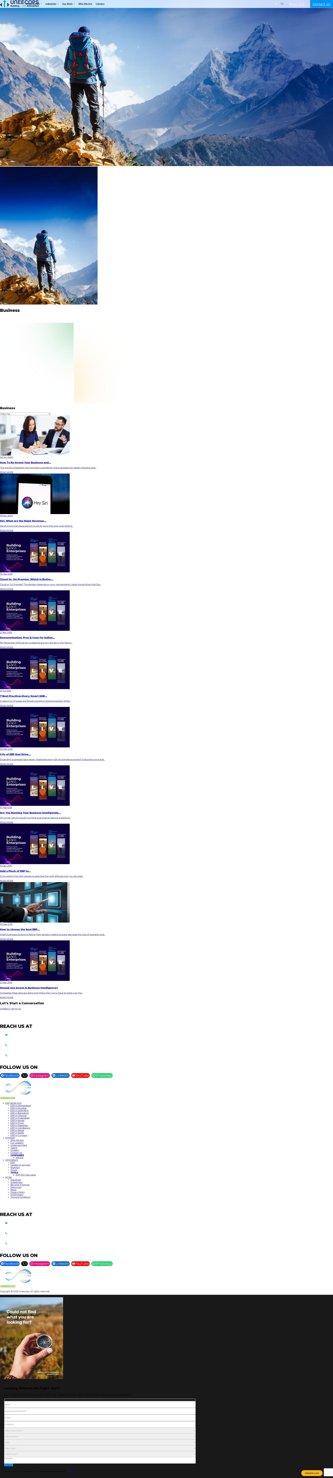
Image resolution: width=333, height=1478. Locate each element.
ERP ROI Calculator (26, 1175)
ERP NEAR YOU (13, 1103)
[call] (276, 4)
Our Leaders (16, 1143)
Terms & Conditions (20, 1197)
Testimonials (161, 15)
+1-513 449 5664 (46, 1055)
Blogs (62, 15)
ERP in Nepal (17, 1130)
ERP (12, 1162)
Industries (15, 1180)
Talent (13, 1148)
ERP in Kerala (17, 1120)
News (13, 1190)
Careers (100, 4)
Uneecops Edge (18, 1145)
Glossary (14, 1150)
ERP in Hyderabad (19, 1118)
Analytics (15, 1167)
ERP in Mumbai (18, 1108)
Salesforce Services (20, 1165)
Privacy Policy (17, 1192)
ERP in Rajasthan (19, 1125)
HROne (19, 1157)
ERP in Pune (17, 1123)
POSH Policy (17, 1195)
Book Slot (297, 4)
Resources (15, 1187)
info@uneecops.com (49, 1034)
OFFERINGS (11, 1160)
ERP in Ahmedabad (20, 1105)
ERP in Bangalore (19, 1113)
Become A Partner (20, 1185)
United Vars (16, 1182)
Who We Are (85, 4)
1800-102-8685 (46, 1044)
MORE (8, 1177)
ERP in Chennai (18, 1115)
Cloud (13, 1170)
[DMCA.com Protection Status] (8, 1098)
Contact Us (322, 4)
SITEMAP (10, 1138)
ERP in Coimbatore (20, 1128)
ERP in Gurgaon (18, 1135)
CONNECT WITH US (10, 1009)
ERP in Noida (17, 1133)
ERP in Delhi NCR (19, 1110)
